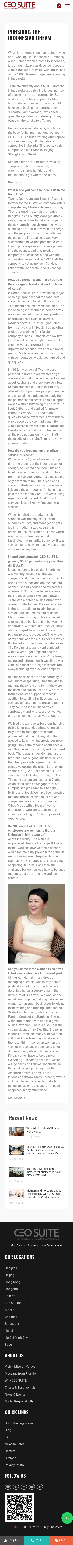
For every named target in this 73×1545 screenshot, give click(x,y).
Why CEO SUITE (16, 1380)
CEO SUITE (17, 1527)
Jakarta (10, 1296)
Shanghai (11, 1317)
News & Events (15, 1394)
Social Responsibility (19, 1401)
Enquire (13, 1540)
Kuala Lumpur (14, 1303)
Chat (62, 1540)
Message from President (21, 1373)
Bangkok (11, 1268)
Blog (8, 1430)
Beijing (9, 1275)
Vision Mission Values (20, 1366)
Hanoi (9, 1331)
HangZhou (12, 1289)
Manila (9, 1310)
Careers (10, 1451)
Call (38, 1540)
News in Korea (15, 1444)
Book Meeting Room (19, 1423)
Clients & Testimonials (20, 1387)
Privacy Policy (14, 1465)
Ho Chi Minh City (16, 1337)
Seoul (9, 1344)
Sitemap (10, 1458)
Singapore (12, 1324)
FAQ (8, 1437)
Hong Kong (12, 1282)
